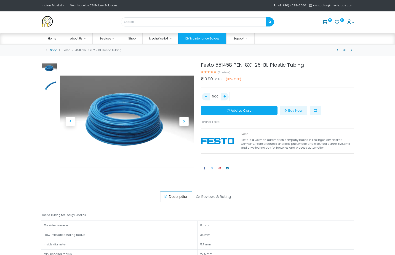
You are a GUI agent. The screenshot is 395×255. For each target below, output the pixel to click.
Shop (53, 50)
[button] (70, 121)
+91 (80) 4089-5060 (292, 5)
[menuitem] (52, 39)
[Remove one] (206, 96)
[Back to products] (344, 50)
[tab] (176, 196)
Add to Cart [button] (241, 110)
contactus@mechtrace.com (333, 5)
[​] (337, 50)
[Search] (270, 21)
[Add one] (225, 96)
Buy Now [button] (295, 110)
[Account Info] (350, 22)
